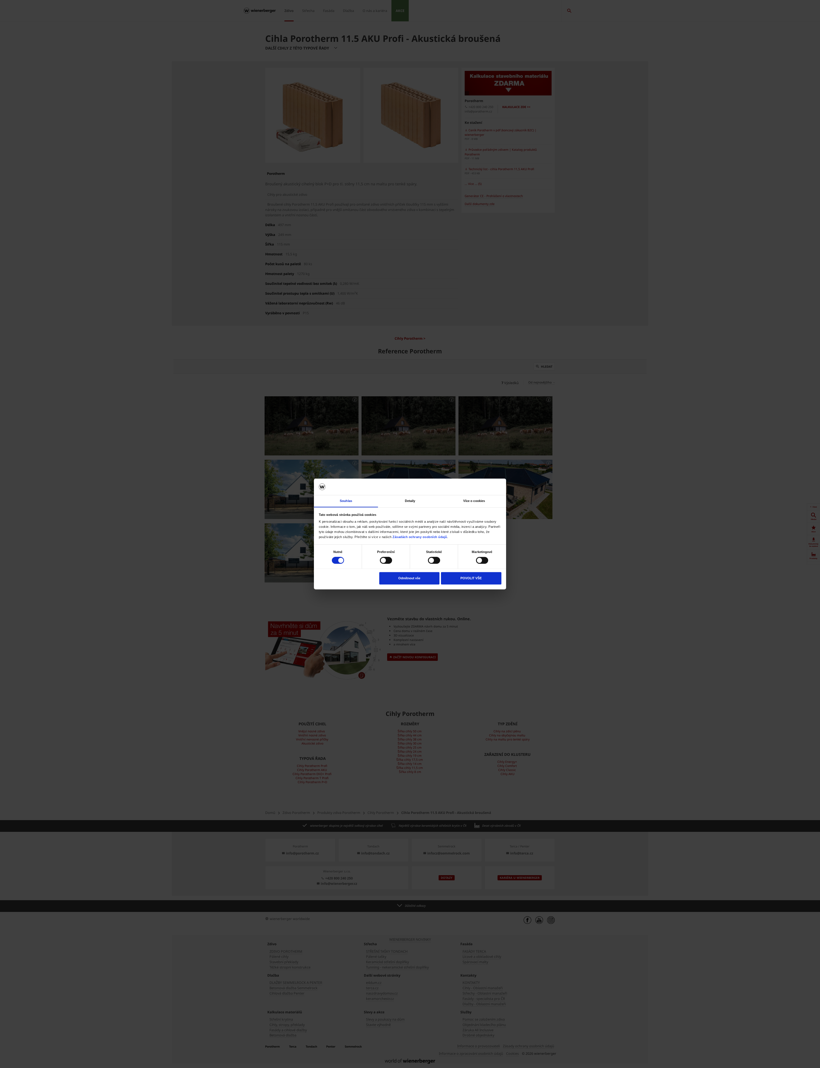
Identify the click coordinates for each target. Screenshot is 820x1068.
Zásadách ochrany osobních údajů (419, 537)
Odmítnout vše (409, 578)
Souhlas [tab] (346, 501)
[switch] (386, 560)
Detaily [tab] (410, 501)
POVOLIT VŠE (471, 578)
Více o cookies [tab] (474, 501)
